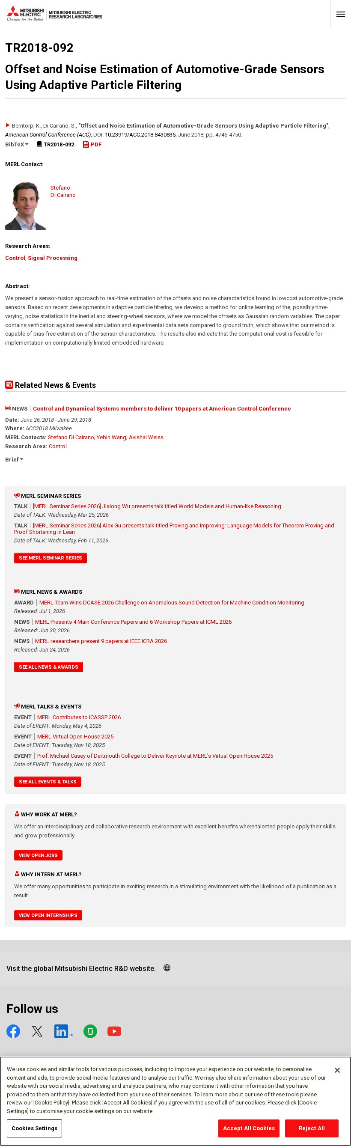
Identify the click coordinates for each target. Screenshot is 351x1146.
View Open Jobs (38, 855)
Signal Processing (52, 258)
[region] (175, 1101)
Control (15, 258)
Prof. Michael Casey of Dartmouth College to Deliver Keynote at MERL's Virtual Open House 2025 (155, 756)
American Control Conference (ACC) (48, 134)
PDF (95, 144)
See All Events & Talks (48, 782)
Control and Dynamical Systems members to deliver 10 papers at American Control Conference (162, 408)
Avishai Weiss (146, 437)
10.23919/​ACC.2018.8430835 (140, 134)
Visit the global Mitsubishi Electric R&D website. (81, 968)
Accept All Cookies (249, 1128)
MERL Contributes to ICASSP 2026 (79, 717)
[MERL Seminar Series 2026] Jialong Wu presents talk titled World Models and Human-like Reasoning (157, 506)
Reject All (312, 1128)
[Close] (337, 1070)
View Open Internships (48, 915)
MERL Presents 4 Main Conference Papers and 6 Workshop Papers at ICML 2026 (133, 622)
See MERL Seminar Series (50, 558)
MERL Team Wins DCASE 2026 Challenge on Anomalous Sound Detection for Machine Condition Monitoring (171, 602)
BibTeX (15, 144)
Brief (12, 459)
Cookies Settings (34, 1128)
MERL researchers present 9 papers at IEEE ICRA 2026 (101, 641)
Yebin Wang (111, 437)
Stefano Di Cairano (71, 437)
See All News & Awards (48, 667)
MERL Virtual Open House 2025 (75, 736)
